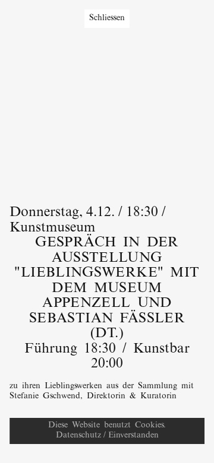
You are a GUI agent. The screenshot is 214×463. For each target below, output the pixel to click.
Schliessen (107, 18)
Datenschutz (78, 435)
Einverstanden (133, 435)
